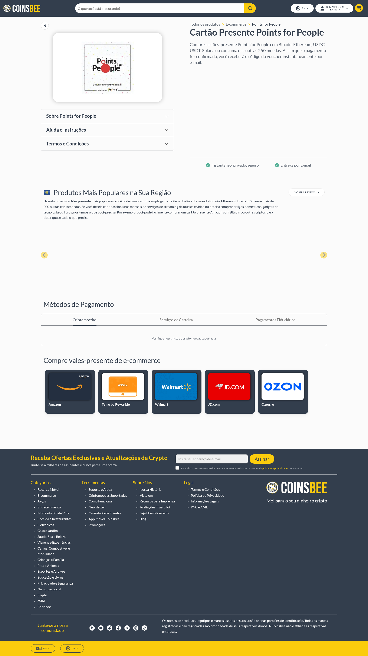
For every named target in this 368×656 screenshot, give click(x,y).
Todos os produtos (205, 24)
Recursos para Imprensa (157, 501)
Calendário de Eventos (105, 513)
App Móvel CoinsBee (104, 519)
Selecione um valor (206, 89)
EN (303, 8)
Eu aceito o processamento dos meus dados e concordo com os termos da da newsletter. (242, 468)
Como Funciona (100, 501)
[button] (359, 8)
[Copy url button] (45, 26)
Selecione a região (205, 71)
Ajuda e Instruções (66, 130)
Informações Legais (205, 501)
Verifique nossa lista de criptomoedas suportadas (184, 338)
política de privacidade (275, 468)
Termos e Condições (67, 144)
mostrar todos (305, 192)
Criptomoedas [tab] (84, 319)
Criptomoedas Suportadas (108, 495)
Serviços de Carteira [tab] (176, 319)
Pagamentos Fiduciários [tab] (275, 319)
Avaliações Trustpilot (155, 507)
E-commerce (236, 24)
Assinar (262, 459)
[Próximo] (323, 255)
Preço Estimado (203, 107)
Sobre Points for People (71, 116)
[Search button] (250, 8)
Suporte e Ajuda (100, 489)
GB (73, 648)
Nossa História (150, 489)
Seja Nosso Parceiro (154, 513)
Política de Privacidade (207, 495)
